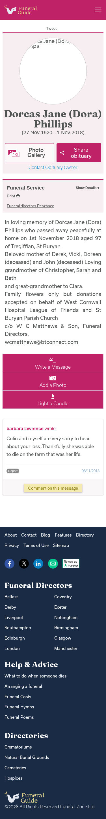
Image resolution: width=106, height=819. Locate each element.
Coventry (63, 596)
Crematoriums (18, 747)
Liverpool (14, 617)
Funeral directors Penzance (30, 206)
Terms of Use (36, 545)
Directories (26, 735)
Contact (28, 535)
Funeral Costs (18, 696)
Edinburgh (15, 638)
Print (11, 196)
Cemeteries (15, 767)
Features (63, 535)
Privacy (12, 545)
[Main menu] (98, 10)
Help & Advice (31, 664)
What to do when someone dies (35, 676)
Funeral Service (26, 188)
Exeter (60, 607)
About (11, 535)
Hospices (13, 778)
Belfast (11, 596)
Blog (45, 535)
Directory (85, 535)
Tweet (51, 28)
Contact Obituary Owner (53, 167)
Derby (10, 607)
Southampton (18, 627)
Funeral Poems (19, 717)
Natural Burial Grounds (27, 757)
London (12, 648)
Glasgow (62, 638)
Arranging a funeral (23, 686)
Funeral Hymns (19, 706)
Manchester (65, 648)
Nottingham (65, 617)
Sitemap (61, 545)
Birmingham (66, 627)
